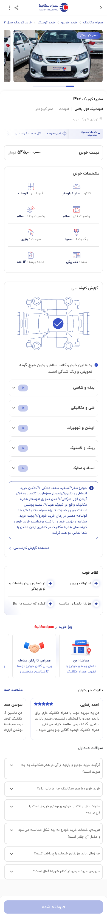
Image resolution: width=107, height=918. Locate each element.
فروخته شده (53, 907)
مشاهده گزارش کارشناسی (31, 548)
